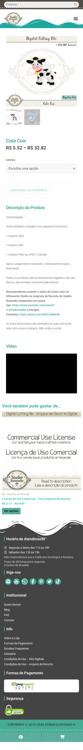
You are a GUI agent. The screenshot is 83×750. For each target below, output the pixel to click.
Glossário (10, 653)
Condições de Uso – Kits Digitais (24, 659)
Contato (9, 620)
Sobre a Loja (12, 638)
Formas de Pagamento (18, 643)
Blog (7, 609)
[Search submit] (75, 4)
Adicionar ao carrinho (28, 190)
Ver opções (11, 511)
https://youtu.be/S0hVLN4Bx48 (40, 314)
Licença (10, 160)
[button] (75, 18)
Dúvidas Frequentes (16, 648)
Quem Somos (12, 604)
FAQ (6, 615)
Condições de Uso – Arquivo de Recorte (28, 664)
